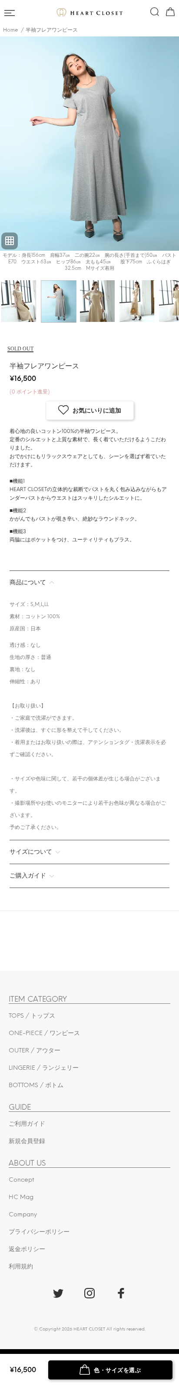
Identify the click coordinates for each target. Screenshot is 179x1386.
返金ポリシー (27, 1249)
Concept (21, 1179)
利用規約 (21, 1266)
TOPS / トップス (32, 1015)
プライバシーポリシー (39, 1231)
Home (10, 30)
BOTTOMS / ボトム (36, 1085)
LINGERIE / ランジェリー (44, 1067)
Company (23, 1214)
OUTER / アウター (34, 1050)
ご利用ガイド (27, 1123)
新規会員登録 (27, 1141)
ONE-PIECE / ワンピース (44, 1033)
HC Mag (21, 1197)
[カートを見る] (169, 13)
